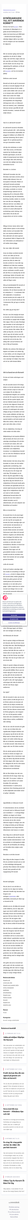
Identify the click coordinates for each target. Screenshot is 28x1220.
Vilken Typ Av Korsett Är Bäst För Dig (14, 1181)
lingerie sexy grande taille (11, 985)
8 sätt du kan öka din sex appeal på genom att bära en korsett (13, 1075)
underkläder (12, 896)
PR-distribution (14, 1209)
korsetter (8, 71)
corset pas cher (7, 983)
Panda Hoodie (7, 997)
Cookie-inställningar (14, 622)
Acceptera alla (14, 619)
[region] (14, 610)
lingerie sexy (7, 995)
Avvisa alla (14, 615)
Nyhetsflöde (14, 1217)
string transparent (8, 988)
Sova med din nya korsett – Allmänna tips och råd (13, 1111)
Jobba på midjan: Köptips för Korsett (13, 1038)
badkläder (6, 990)
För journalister (14, 1214)
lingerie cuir (6, 980)
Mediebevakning (14, 1207)
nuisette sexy (7, 1005)
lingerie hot (6, 1002)
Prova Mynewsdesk (14, 1212)
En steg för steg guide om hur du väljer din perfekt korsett (12, 1145)
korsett (16, 27)
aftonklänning (7, 992)
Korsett (5, 1000)
